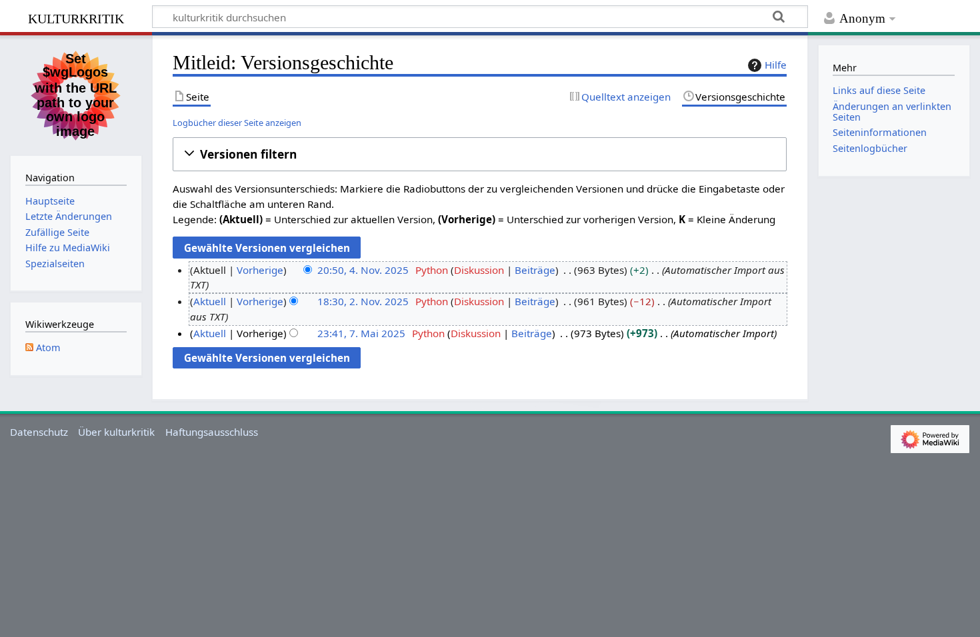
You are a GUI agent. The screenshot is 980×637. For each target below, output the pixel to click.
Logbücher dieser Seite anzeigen (237, 123)
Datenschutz (39, 431)
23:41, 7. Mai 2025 (361, 333)
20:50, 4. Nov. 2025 (363, 270)
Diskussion (479, 270)
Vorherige (260, 270)
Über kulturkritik (116, 431)
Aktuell (209, 301)
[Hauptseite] (76, 94)
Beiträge (535, 270)
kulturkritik (76, 17)
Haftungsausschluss (211, 431)
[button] (479, 154)
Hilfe (776, 64)
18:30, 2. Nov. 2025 (363, 301)
